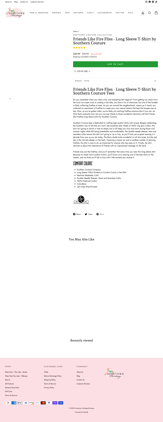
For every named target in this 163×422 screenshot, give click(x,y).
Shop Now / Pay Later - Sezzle (16, 372)
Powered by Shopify (81, 412)
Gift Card (8, 391)
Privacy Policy (49, 387)
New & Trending (39, 12)
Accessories (105, 12)
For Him (120, 12)
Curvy (90, 12)
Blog (16, 2)
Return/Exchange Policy (53, 376)
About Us (8, 2)
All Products (9, 383)
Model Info (82, 81)
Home (75, 31)
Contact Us (24, 2)
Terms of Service (11, 395)
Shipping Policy (50, 379)
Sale (130, 12)
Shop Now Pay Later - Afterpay (16, 376)
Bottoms (78, 12)
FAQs (46, 372)
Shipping (76, 57)
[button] (79, 47)
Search (7, 379)
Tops (67, 12)
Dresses (56, 12)
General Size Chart (12, 387)
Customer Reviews (37, 2)
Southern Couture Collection (92, 35)
